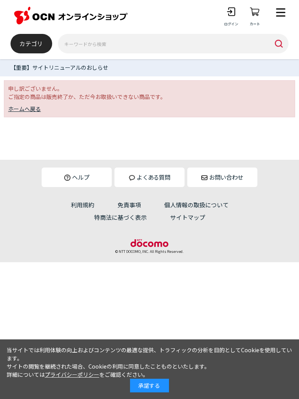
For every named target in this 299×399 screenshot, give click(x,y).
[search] (278, 43)
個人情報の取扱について (196, 205)
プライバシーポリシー (72, 374)
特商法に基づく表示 (120, 217)
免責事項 (129, 205)
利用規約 (82, 205)
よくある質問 (153, 177)
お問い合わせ (226, 177)
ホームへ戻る (24, 109)
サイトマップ (187, 217)
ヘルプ (81, 177)
